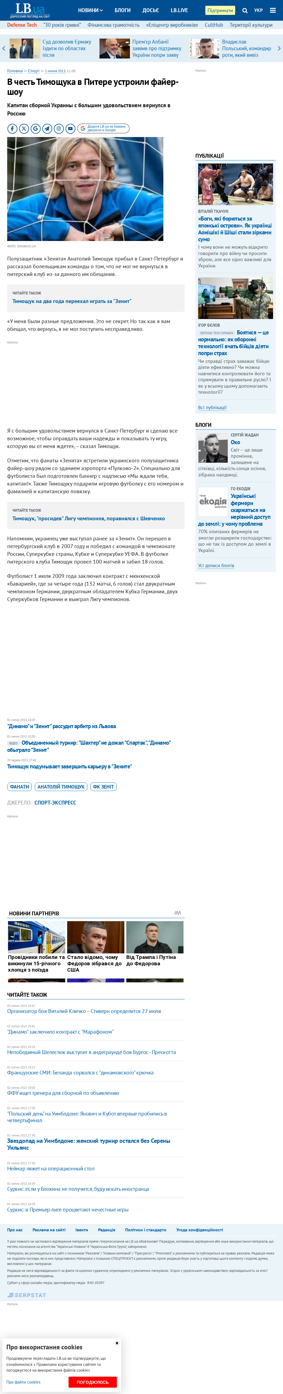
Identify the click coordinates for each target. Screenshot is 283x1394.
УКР (258, 10)
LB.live (179, 10)
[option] (52, 48)
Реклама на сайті (49, 1229)
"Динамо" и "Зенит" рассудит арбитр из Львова (61, 726)
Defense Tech (22, 25)
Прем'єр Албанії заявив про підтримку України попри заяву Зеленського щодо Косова (156, 54)
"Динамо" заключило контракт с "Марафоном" (60, 1031)
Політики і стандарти (145, 1229)
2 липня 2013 (55, 71)
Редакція (106, 1229)
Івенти (81, 1229)
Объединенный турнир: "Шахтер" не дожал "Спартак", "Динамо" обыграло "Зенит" (88, 746)
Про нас (15, 1229)
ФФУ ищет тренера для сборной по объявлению (63, 1093)
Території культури (251, 25)
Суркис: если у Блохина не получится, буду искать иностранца (78, 1188)
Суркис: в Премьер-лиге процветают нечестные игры (68, 1209)
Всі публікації (212, 407)
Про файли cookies (23, 1382)
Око (235, 442)
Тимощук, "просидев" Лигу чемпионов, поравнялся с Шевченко (88, 518)
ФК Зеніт (103, 787)
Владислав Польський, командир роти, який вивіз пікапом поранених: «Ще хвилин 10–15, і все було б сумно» (246, 58)
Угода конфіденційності (199, 1229)
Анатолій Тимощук (61, 787)
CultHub (214, 25)
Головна (15, 70)
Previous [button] (3, 48)
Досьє (151, 10)
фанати (19, 787)
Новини (88, 10)
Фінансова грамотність (114, 25)
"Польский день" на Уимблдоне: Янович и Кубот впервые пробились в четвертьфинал (87, 1117)
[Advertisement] (96, 384)
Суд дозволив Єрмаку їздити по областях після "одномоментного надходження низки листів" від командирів (68, 58)
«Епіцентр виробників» (172, 25)
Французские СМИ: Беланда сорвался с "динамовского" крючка (80, 1072)
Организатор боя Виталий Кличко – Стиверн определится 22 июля (84, 1011)
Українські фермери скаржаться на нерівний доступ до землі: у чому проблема (234, 509)
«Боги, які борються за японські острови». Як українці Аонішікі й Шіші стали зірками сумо (235, 229)
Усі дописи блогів (216, 565)
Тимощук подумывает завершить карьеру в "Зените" (69, 766)
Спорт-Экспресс (55, 802)
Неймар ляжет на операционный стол (51, 1168)
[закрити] (117, 1343)
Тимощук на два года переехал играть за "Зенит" (72, 301)
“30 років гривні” (62, 25)
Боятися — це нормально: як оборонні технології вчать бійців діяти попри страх (233, 343)
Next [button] (279, 48)
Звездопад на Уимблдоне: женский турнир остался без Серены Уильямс (88, 1144)
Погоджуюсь (93, 1382)
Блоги (123, 10)
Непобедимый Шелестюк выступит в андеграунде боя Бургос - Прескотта (91, 1052)
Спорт (34, 70)
